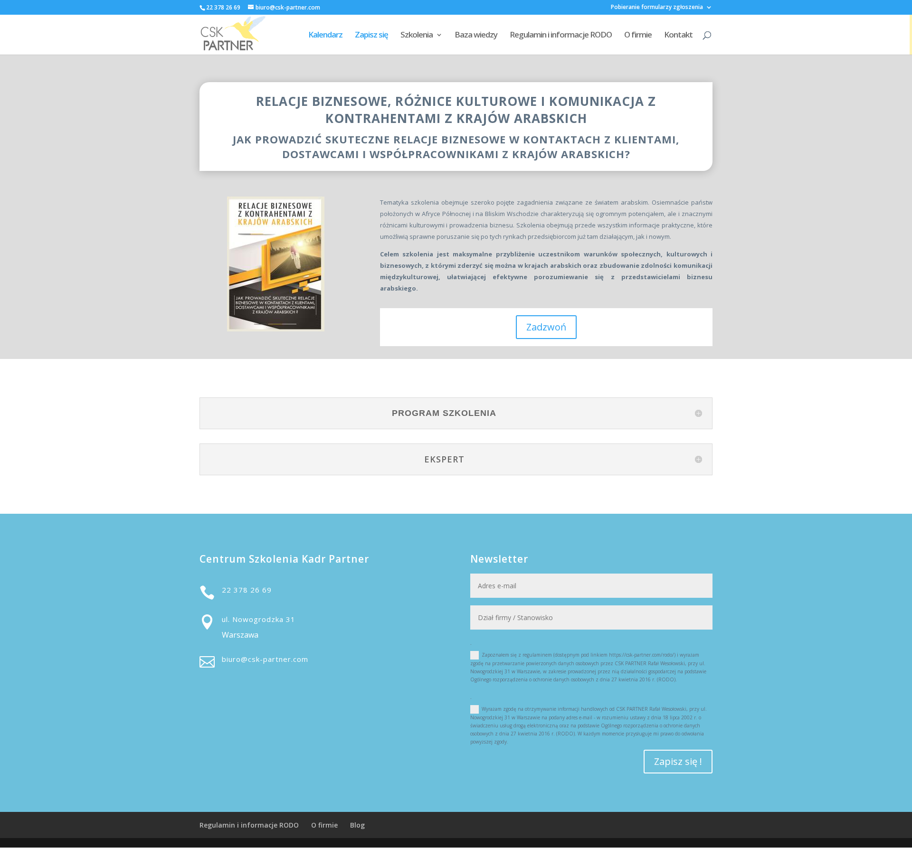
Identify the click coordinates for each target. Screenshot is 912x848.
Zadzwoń (546, 326)
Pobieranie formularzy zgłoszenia (657, 7)
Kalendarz (325, 35)
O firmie (638, 35)
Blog (357, 824)
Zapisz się (371, 35)
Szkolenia (416, 35)
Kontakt (678, 35)
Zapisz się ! (678, 761)
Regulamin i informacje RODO (561, 35)
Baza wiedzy (476, 35)
